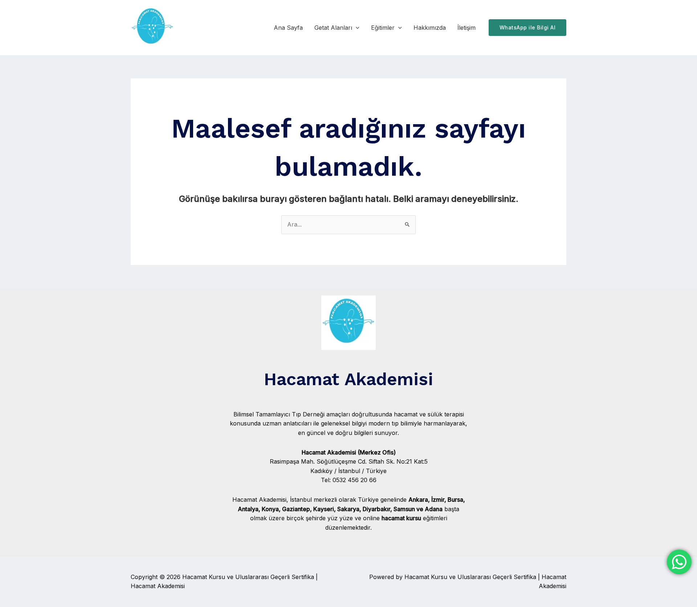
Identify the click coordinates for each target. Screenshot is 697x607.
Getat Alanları (333, 27)
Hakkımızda (429, 27)
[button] (355, 27)
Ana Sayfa (288, 27)
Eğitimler (383, 27)
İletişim (466, 27)
